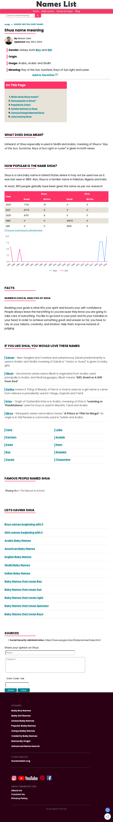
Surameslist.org (20, 761)
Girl (49, 50)
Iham (59, 445)
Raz (8, 452)
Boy (38, 50)
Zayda (10, 460)
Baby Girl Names (21, 715)
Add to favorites (43, 75)
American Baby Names (20, 549)
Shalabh (61, 452)
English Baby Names (18, 557)
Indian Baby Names (17, 573)
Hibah (9, 373)
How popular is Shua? (23, 100)
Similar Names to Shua (24, 108)
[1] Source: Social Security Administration (23, 230)
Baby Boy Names (21, 710)
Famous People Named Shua (27, 112)
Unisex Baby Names (22, 720)
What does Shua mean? (25, 96)
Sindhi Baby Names (17, 565)
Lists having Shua (21, 116)
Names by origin (65, 11)
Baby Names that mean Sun (23, 589)
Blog (77, 11)
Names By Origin (21, 741)
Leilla (59, 430)
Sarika (10, 389)
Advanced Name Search (25, 746)
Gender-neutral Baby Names (28, 24)
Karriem (11, 437)
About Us (16, 790)
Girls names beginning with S (24, 532)
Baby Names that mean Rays (24, 614)
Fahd (9, 430)
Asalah (60, 437)
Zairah (10, 358)
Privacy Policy (19, 798)
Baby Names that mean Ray (23, 581)
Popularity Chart (21, 104)
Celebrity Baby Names (24, 736)
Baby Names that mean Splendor (27, 606)
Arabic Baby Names (18, 541)
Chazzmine (63, 460)
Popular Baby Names (23, 725)
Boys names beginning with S (24, 524)
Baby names (48, 11)
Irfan (9, 401)
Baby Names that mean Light (24, 598)
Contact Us (18, 794)
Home (36, 11)
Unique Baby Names (23, 730)
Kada (9, 445)
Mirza (9, 413)
